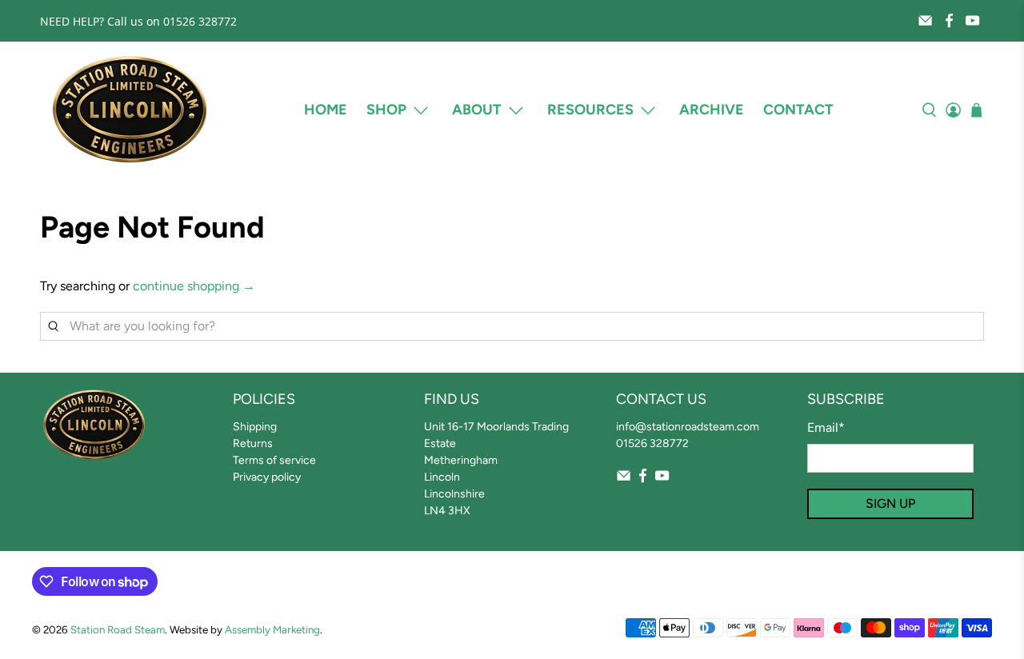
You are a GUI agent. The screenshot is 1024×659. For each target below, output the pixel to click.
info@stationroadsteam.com (687, 426)
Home (325, 109)
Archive (711, 109)
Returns (253, 443)
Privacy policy (267, 477)
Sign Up (890, 503)
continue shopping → (194, 286)
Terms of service (274, 460)
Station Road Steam (117, 629)
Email (826, 427)
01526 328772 (652, 443)
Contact (798, 109)
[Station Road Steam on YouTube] (972, 20)
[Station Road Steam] (130, 110)
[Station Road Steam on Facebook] (949, 20)
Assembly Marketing (272, 629)
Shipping (255, 426)
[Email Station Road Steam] (925, 20)
